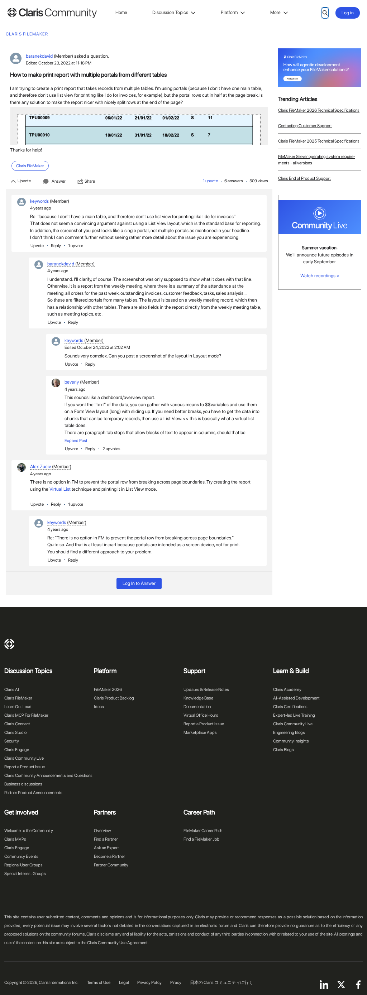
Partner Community (111, 864)
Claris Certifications (290, 706)
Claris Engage (16, 749)
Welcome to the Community (28, 830)
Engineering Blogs (289, 732)
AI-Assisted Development (296, 698)
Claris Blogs (283, 749)
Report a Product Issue (24, 766)
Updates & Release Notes (206, 689)
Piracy (175, 982)
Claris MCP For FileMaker (26, 715)
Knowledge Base (198, 698)
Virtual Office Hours (201, 715)
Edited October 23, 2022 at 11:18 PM (58, 63)
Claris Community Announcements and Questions (48, 775)
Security (11, 741)
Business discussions (23, 784)
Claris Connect (17, 723)
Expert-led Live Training (294, 715)
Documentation (197, 706)
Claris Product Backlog (114, 698)
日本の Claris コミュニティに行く (221, 982)
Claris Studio (15, 732)
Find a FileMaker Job (201, 839)
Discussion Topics (170, 12)
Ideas (99, 706)
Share (90, 181)
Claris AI (11, 689)
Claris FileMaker (18, 698)
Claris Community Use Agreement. (118, 942)
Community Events (21, 856)
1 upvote (210, 180)
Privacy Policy (149, 982)
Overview (102, 830)
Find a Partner (106, 839)
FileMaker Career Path (203, 830)
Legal (124, 982)
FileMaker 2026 (108, 689)
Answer (59, 181)
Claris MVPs (15, 839)
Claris (9, 644)
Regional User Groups (23, 864)
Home (121, 12)
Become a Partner (109, 856)
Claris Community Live (24, 758)
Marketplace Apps (200, 732)
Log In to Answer (139, 583)
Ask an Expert (106, 847)
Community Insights (291, 741)
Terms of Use (98, 982)
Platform (229, 12)
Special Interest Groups (25, 873)
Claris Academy (287, 689)
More (275, 12)
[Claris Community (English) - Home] (52, 13)
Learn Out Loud (18, 706)
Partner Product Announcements (33, 792)
